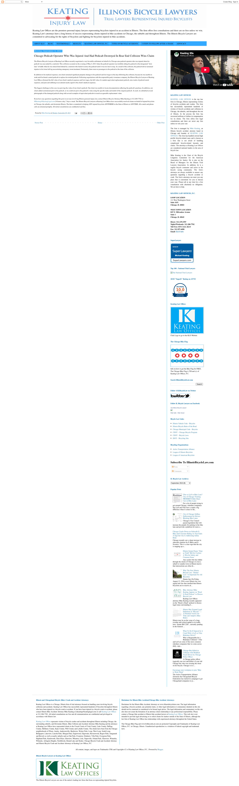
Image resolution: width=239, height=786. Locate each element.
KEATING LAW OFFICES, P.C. (96, 43)
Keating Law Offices (109, 711)
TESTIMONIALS (63, 43)
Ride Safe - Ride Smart (177, 413)
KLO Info (180, 231)
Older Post (160, 122)
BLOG (50, 43)
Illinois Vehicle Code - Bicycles (184, 423)
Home (100, 122)
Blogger (160, 749)
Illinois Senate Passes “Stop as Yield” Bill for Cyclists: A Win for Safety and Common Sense (192, 554)
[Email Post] (75, 113)
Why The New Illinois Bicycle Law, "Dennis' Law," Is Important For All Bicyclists (192, 573)
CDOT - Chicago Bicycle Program (185, 432)
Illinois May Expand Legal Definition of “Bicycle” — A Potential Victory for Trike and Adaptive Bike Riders (192, 613)
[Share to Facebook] (89, 113)
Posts (176, 467)
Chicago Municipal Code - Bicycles (185, 429)
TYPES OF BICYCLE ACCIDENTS (125, 43)
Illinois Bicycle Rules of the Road (185, 426)
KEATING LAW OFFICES (181, 99)
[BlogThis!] (84, 113)
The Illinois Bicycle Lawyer (178, 408)
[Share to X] (86, 113)
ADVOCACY (181, 43)
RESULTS (77, 43)
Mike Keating (195, 128)
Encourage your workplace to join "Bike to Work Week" (187, 671)
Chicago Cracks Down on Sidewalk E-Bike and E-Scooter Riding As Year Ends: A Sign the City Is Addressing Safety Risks (187, 534)
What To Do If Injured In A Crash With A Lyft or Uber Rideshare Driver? (193, 633)
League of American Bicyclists (183, 455)
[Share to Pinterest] (91, 113)
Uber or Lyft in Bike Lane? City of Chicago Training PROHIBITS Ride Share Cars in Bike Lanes (192, 497)
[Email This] (82, 113)
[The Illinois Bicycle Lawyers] (172, 410)
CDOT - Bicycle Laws (181, 435)
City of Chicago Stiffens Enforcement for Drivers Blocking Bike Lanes (191, 516)
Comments (177, 471)
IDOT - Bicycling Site (181, 438)
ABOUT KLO (39, 43)
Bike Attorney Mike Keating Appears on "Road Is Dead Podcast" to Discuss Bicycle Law (193, 593)
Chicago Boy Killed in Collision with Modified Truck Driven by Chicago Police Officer (192, 653)
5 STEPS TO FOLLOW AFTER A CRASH (157, 43)
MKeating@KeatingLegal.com (44, 101)
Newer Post (39, 122)
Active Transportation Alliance (183, 449)
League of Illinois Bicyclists (183, 452)
